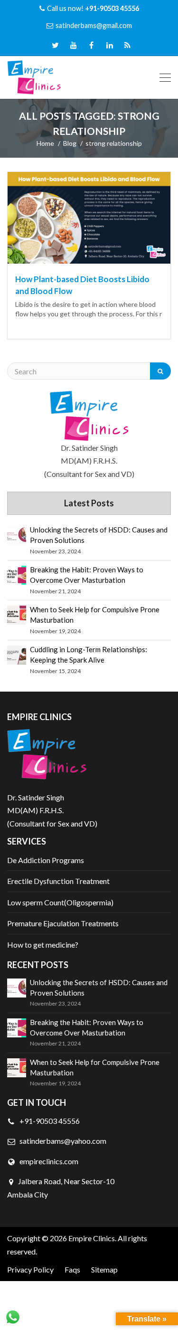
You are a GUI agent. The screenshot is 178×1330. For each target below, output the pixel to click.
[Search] (160, 371)
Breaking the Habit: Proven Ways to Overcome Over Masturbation (86, 574)
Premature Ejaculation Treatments (63, 923)
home (45, 143)
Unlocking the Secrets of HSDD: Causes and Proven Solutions (99, 534)
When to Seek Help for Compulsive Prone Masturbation (94, 614)
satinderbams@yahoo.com (62, 1140)
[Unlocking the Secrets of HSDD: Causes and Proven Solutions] (16, 535)
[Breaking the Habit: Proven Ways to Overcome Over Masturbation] (16, 575)
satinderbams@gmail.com (94, 25)
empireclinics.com (48, 1161)
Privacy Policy (30, 1269)
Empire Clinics (91, 1238)
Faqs (72, 1269)
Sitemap (104, 1269)
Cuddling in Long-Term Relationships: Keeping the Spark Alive (88, 654)
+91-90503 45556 (49, 1120)
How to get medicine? (42, 944)
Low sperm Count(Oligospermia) (60, 902)
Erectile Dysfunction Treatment (58, 880)
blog (69, 143)
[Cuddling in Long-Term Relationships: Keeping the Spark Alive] (16, 655)
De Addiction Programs (45, 859)
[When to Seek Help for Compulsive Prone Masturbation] (16, 615)
